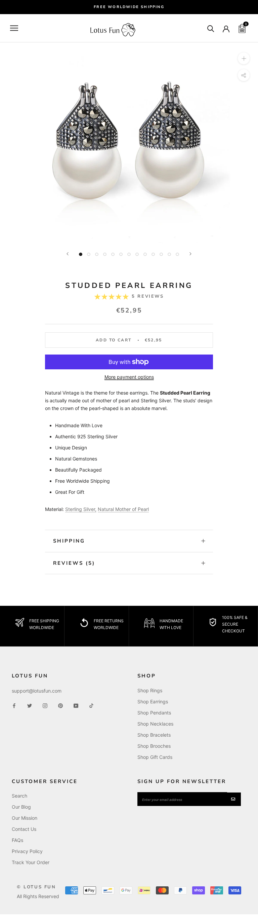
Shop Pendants (154, 712)
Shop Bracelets (154, 735)
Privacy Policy (27, 851)
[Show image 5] (113, 254)
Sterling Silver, (80, 509)
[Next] (190, 253)
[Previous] (68, 253)
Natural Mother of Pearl (123, 509)
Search (19, 796)
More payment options (129, 377)
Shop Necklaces (155, 724)
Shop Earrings (152, 701)
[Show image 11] (161, 254)
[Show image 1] (80, 254)
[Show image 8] (137, 254)
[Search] (210, 28)
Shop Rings (149, 690)
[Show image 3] (96, 254)
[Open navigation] (14, 28)
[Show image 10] (153, 254)
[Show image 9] (145, 254)
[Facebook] (14, 705)
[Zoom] (244, 58)
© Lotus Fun (36, 887)
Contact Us (24, 829)
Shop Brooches (154, 746)
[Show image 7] (129, 254)
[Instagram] (45, 705)
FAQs (17, 840)
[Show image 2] (88, 254)
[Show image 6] (121, 254)
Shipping (69, 541)
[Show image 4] (104, 254)
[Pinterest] (60, 705)
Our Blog (21, 807)
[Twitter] (29, 705)
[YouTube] (76, 705)
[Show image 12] (169, 254)
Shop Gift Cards (154, 757)
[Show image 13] (177, 254)
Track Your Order (30, 862)
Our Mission (24, 818)
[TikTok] (91, 705)
